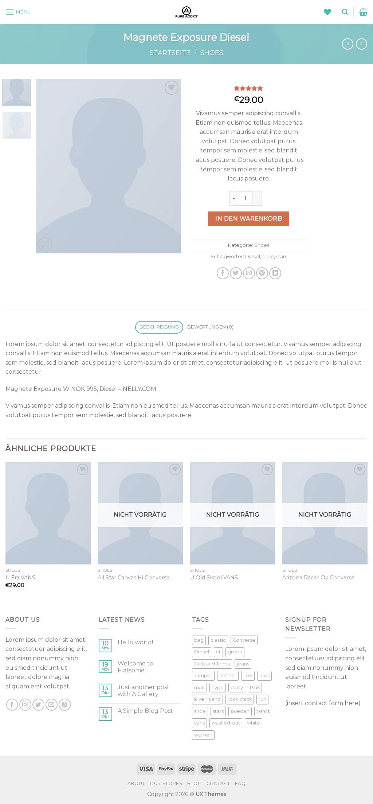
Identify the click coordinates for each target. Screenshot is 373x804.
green (235, 652)
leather (227, 675)
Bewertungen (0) (210, 327)
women (203, 735)
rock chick (240, 699)
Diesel (252, 256)
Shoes (211, 52)
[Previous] (48, 165)
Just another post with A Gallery (143, 691)
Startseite (170, 52)
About (136, 783)
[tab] (159, 327)
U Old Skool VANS (214, 577)
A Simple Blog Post (145, 710)
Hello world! (135, 642)
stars (281, 256)
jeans (243, 664)
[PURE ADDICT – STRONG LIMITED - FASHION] (186, 12)
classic (218, 640)
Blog (194, 783)
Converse (244, 640)
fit (218, 652)
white (253, 723)
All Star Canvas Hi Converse (134, 577)
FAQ (240, 783)
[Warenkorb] (363, 12)
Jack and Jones (212, 664)
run (262, 699)
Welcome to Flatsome (135, 667)
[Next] (169, 165)
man (199, 687)
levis (264, 675)
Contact (218, 783)
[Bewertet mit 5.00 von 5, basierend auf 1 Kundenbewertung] (248, 88)
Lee (247, 675)
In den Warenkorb (248, 218)
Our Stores (166, 783)
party (237, 687)
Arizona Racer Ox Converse (318, 577)
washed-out (226, 723)
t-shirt (263, 711)
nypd (218, 687)
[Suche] (345, 12)
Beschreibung (159, 327)
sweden (240, 711)
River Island (207, 699)
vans (199, 723)
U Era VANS (20, 577)
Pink (255, 687)
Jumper (203, 675)
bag (199, 640)
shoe (268, 256)
